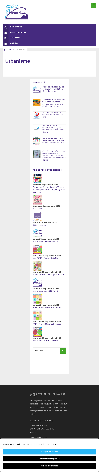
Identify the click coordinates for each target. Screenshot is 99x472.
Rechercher (16, 27)
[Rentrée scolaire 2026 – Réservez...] (36, 141)
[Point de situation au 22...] (36, 90)
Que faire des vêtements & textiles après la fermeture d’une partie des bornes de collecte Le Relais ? (54, 155)
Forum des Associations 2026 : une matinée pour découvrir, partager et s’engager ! (49, 189)
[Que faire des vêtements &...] (36, 154)
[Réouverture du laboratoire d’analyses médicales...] (36, 128)
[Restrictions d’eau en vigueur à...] (36, 115)
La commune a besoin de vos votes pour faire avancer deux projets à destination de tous (53, 103)
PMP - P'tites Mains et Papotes (47, 307)
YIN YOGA (37, 208)
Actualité (15, 38)
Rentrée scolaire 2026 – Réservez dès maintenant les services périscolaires (54, 140)
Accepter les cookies (49, 451)
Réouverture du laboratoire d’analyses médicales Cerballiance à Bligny (53, 128)
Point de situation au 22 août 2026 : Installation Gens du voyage (53, 89)
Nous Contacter (18, 32)
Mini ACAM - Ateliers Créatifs (45, 258)
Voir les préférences (49, 466)
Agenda (14, 43)
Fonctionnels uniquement (49, 459)
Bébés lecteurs (39, 225)
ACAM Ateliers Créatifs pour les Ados (49, 274)
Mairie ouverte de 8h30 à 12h (46, 241)
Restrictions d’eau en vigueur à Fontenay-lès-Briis (53, 114)
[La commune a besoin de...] (36, 102)
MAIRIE (11, 50)
